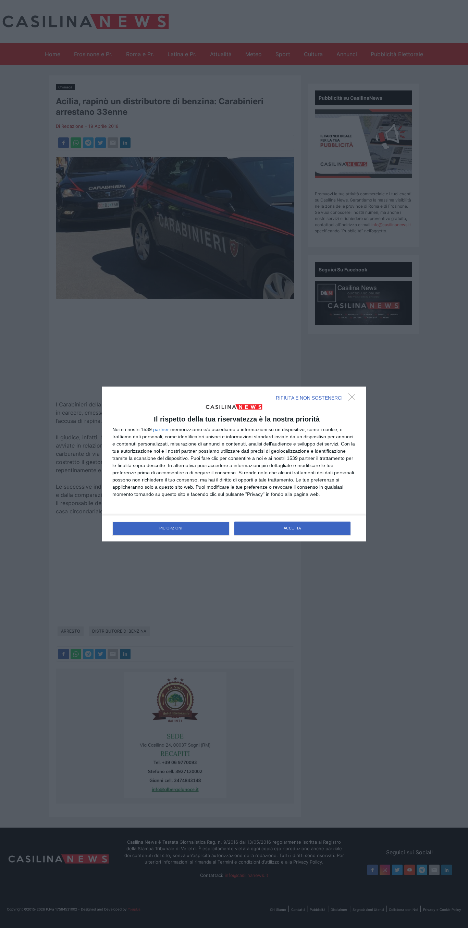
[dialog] (234, 464)
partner (161, 429)
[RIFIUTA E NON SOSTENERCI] (353, 398)
